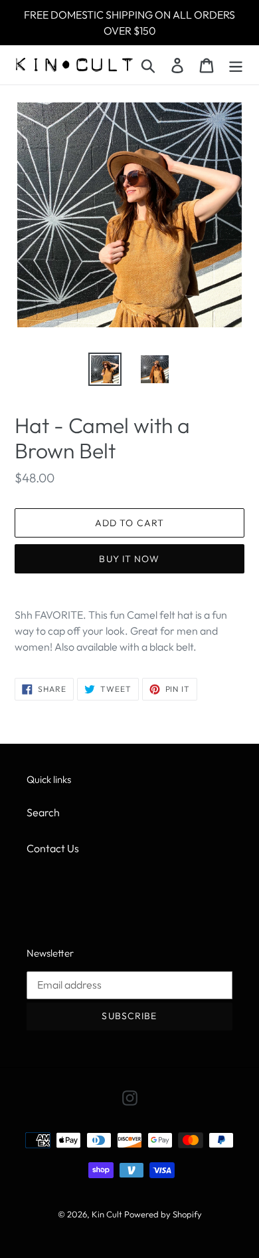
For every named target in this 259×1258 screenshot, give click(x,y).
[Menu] (235, 64)
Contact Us (53, 848)
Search (43, 812)
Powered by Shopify (163, 1214)
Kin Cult (107, 1214)
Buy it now (129, 559)
